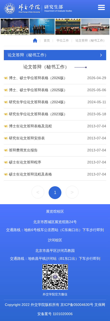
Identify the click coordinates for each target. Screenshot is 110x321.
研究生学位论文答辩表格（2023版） (38, 114)
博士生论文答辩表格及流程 (30, 126)
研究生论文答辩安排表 (27, 138)
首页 (47, 40)
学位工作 (63, 40)
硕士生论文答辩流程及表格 (30, 174)
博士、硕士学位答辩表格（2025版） (38, 90)
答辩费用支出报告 (23, 150)
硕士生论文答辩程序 (25, 162)
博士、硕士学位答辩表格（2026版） (38, 78)
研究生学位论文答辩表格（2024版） (38, 102)
